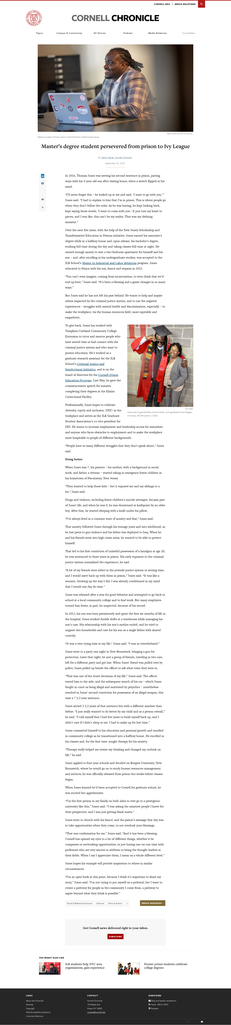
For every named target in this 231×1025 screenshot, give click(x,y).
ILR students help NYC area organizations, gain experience (84, 965)
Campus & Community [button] (69, 33)
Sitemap (29, 1004)
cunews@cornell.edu (96, 1012)
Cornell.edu (162, 4)
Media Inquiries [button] (152, 903)
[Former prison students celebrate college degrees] (128, 968)
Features (100, 903)
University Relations (34, 1016)
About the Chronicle (35, 1000)
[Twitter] (195, 1022)
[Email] (202, 1022)
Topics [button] (39, 33)
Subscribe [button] (115, 936)
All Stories (100, 33)
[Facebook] (188, 1022)
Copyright (30, 1008)
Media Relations (185, 4)
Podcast (128, 33)
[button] (201, 4)
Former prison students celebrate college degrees (165, 965)
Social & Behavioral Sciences (79, 903)
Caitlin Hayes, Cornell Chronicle (116, 157)
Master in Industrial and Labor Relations (109, 263)
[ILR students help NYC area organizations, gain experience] (49, 968)
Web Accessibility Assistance (38, 1012)
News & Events (115, 903)
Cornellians (188, 33)
